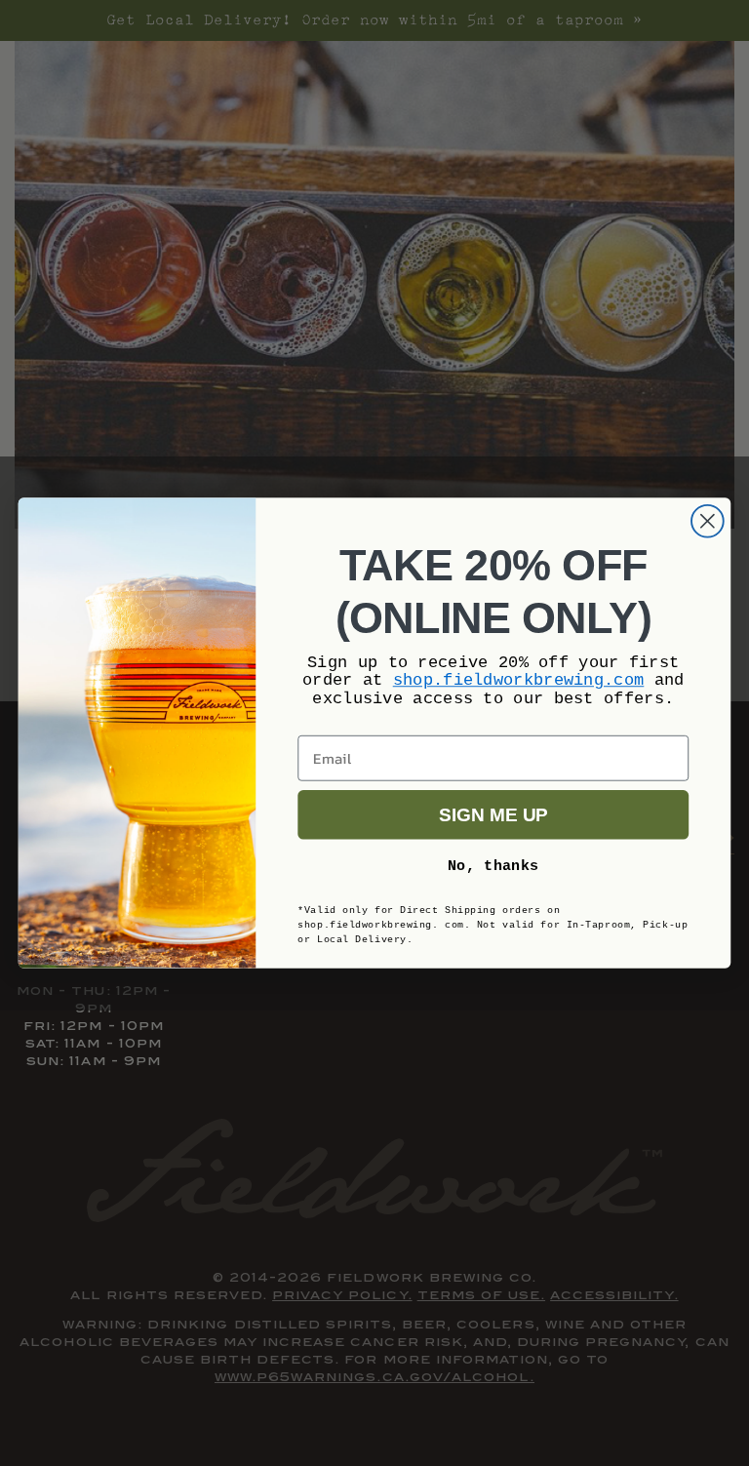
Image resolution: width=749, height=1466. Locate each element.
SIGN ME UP (493, 815)
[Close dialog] (707, 521)
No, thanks (493, 865)
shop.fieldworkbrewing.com (519, 680)
